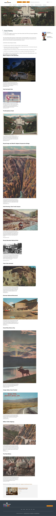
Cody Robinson (49, 36)
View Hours (19, 490)
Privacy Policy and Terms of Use (27, 513)
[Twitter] (6, 505)
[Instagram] (5, 505)
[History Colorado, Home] (7, 2)
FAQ (31, 509)
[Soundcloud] (7, 505)
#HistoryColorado (32, 513)
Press (29, 509)
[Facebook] (3, 505)
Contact (27, 509)
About (21, 509)
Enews (34, 509)
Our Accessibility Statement (36, 513)
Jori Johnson (49, 32)
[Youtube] (8, 505)
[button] (20, 70)
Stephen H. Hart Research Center (26, 484)
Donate (24, 509)
